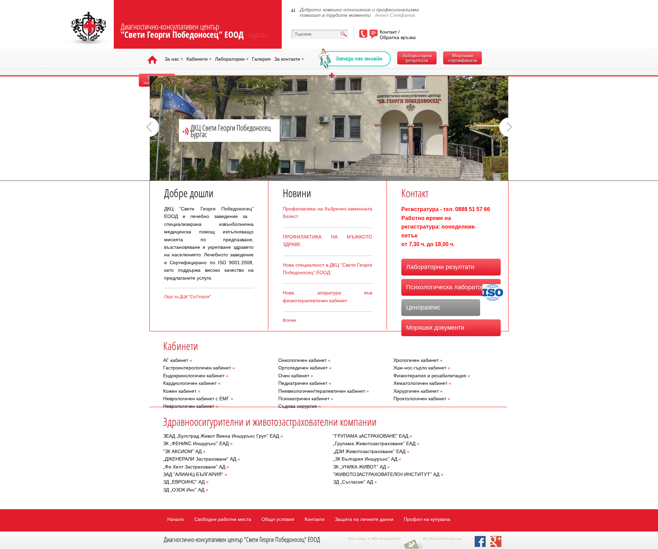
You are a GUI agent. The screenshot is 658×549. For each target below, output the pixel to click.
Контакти (315, 519)
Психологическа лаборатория (448, 287)
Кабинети (198, 59)
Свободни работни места (222, 519)
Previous (149, 127)
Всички (289, 320)
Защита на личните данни (364, 519)
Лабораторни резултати (417, 58)
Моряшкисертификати (462, 58)
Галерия (261, 59)
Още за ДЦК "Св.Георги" (187, 296)
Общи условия (277, 519)
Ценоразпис (423, 307)
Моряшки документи (435, 327)
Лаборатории (231, 59)
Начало (175, 519)
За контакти (289, 59)
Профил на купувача (427, 519)
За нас (173, 59)
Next (509, 127)
